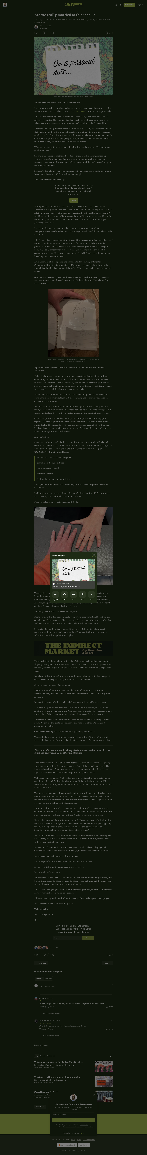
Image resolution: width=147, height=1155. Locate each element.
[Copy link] (55, 594)
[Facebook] (64, 594)
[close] (94, 555)
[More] (91, 594)
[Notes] (82, 594)
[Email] (73, 594)
